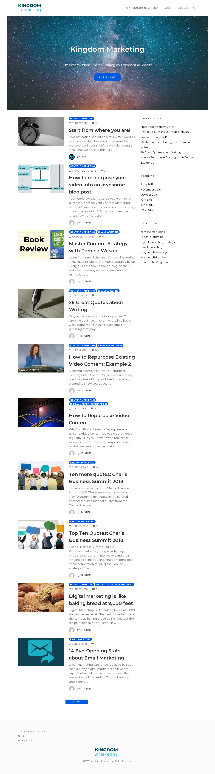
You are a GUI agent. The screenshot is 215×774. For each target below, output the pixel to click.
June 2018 (147, 204)
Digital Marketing (81, 118)
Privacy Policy (25, 740)
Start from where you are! (99, 130)
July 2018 (147, 199)
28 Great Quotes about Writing (161, 152)
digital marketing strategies (88, 404)
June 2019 (147, 184)
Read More (108, 77)
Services (183, 8)
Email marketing (108, 232)
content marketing (82, 166)
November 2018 (151, 189)
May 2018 (147, 209)
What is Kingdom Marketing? (141, 8)
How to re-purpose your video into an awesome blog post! (97, 185)
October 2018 (149, 194)
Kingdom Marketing (107, 49)
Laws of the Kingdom (154, 262)
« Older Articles (77, 702)
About (168, 8)
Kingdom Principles (110, 345)
